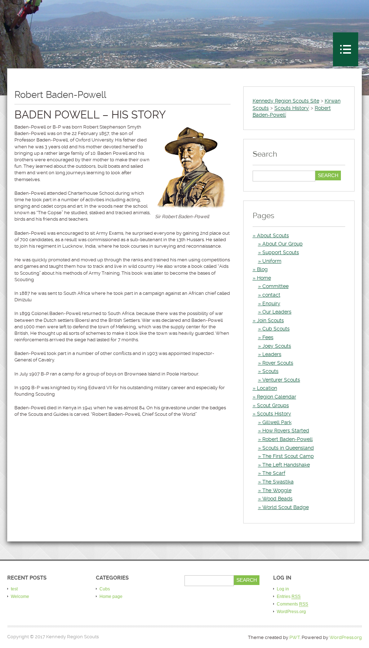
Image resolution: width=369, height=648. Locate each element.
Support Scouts (280, 252)
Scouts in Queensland (288, 448)
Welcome (20, 596)
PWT (294, 637)
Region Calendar (276, 397)
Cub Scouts (276, 329)
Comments (292, 604)
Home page (111, 596)
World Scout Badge (285, 507)
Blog (262, 269)
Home (264, 278)
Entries (289, 596)
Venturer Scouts (281, 380)
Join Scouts (270, 320)
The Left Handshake (286, 465)
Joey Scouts (276, 346)
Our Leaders (277, 312)
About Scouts (273, 235)
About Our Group (282, 244)
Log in (283, 588)
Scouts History (274, 414)
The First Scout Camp (288, 456)
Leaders (271, 354)
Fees (268, 337)
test (14, 588)
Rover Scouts (277, 363)
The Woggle (277, 490)
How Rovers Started (285, 430)
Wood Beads (277, 498)
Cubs (104, 588)
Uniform (271, 261)
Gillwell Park (277, 422)
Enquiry (271, 303)
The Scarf (273, 473)
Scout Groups (273, 405)
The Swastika (278, 482)
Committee (275, 286)
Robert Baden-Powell (287, 439)
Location (267, 388)
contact (271, 295)
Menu (345, 49)
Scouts (270, 371)
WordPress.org (291, 611)
